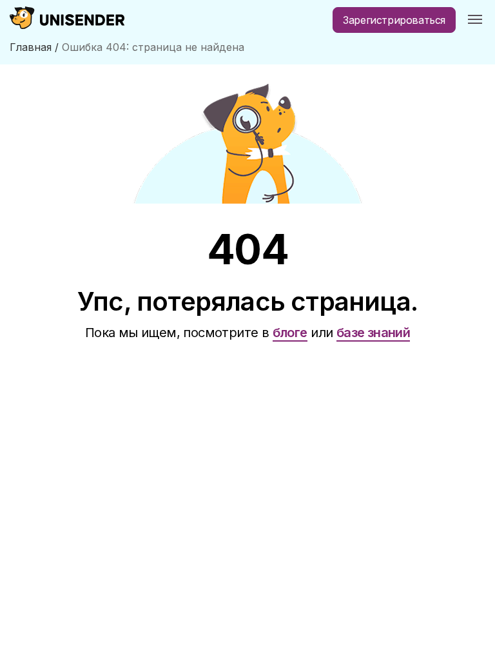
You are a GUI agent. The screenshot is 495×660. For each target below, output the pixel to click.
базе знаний (373, 332)
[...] (475, 20)
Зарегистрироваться (394, 20)
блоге (290, 332)
